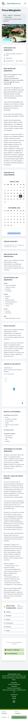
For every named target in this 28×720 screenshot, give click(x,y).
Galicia (10, 15)
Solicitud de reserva (19, 717)
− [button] (6, 381)
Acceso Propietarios (14, 684)
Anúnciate (14, 686)
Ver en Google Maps (9, 374)
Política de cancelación (14, 688)
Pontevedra (17, 15)
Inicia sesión (19, 642)
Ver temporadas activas (14, 233)
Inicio (4, 15)
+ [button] (6, 379)
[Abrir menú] (25, 3)
